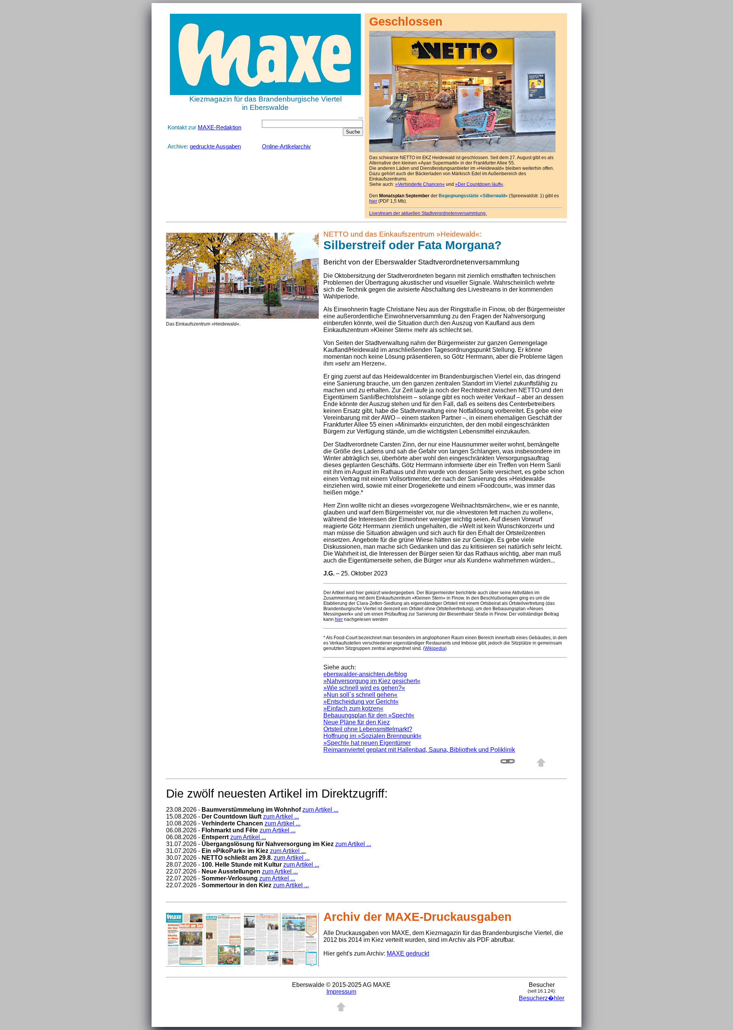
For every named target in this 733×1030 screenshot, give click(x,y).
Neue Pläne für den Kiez (356, 722)
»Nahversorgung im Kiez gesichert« (371, 681)
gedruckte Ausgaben (215, 146)
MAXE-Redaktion (219, 127)
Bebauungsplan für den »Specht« (368, 715)
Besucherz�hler (541, 998)
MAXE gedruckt (408, 953)
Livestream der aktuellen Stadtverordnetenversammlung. (428, 213)
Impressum (341, 991)
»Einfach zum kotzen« (353, 708)
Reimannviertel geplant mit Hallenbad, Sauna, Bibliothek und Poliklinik (419, 749)
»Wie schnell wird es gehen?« (364, 688)
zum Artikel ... (320, 809)
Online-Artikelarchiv (286, 146)
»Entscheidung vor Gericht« (361, 701)
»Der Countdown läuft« (479, 184)
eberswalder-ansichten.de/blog (365, 674)
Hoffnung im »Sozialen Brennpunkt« (372, 736)
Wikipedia (435, 648)
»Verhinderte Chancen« (420, 184)
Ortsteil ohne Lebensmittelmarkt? (367, 729)
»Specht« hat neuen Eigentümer (367, 743)
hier (373, 201)
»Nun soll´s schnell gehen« (360, 695)
